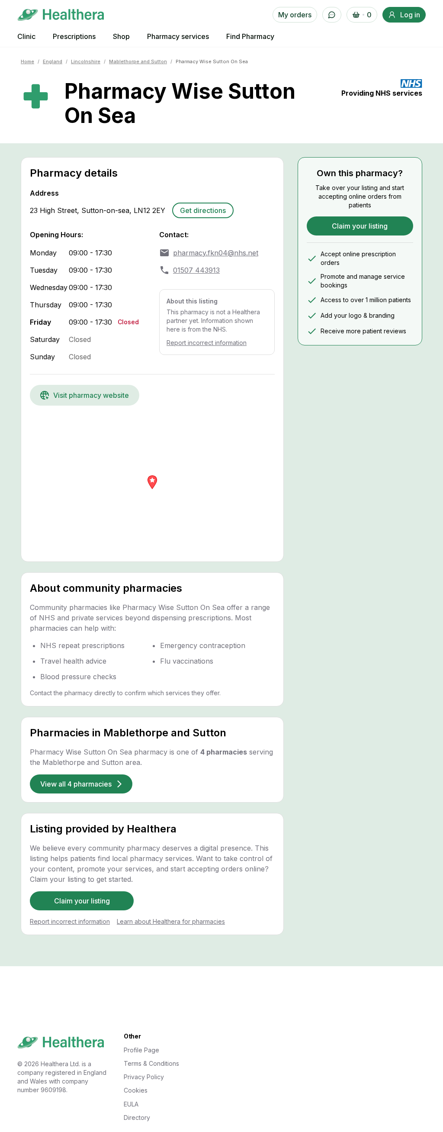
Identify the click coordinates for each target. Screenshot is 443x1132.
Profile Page (141, 1050)
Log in (410, 14)
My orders (294, 14)
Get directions (203, 210)
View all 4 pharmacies (76, 784)
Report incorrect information (207, 342)
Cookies (136, 1090)
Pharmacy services (178, 36)
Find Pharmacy (250, 36)
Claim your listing (82, 901)
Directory (137, 1117)
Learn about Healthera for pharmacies (171, 921)
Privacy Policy (144, 1076)
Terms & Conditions (151, 1063)
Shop (121, 36)
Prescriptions (74, 36)
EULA (131, 1104)
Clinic (26, 36)
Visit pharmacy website (91, 395)
